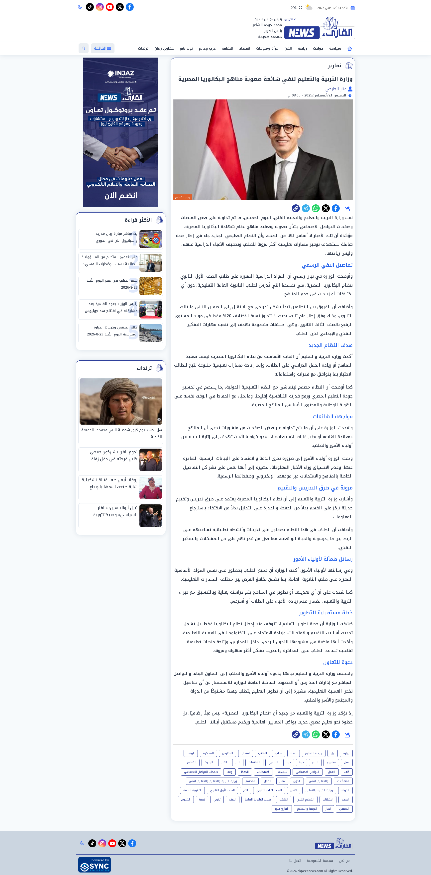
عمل (346, 762)
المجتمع (250, 781)
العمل (331, 772)
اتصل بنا (295, 860)
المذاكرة (208, 753)
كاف (346, 772)
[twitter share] (326, 208)
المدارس (227, 753)
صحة (294, 753)
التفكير (283, 799)
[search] (83, 48)
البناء (315, 762)
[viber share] (306, 208)
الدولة (345, 790)
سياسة (335, 48)
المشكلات (343, 781)
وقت (229, 772)
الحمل (267, 781)
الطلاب (262, 753)
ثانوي (217, 799)
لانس (293, 790)
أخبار (328, 808)
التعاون (186, 799)
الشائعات (254, 762)
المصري (273, 762)
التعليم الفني (305, 799)
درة (301, 762)
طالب (278, 753)
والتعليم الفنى (318, 781)
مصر (282, 781)
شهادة (282, 772)
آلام (245, 790)
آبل (332, 753)
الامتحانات (263, 772)
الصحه (345, 799)
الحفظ (245, 772)
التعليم (191, 762)
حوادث (318, 48)
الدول (297, 781)
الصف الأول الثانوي (222, 790)
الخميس (344, 808)
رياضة (302, 48)
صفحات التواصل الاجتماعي (201, 772)
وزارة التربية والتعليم (319, 790)
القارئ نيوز (282, 808)
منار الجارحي (336, 89)
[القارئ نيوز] (319, 28)
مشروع (331, 762)
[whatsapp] (296, 208)
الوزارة (209, 762)
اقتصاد (244, 48)
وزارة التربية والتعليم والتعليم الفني (213, 781)
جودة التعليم (313, 753)
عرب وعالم (207, 48)
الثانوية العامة (192, 790)
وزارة (346, 753)
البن (237, 762)
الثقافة (227, 48)
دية (289, 762)
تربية (202, 799)
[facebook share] (336, 208)
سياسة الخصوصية (320, 860)
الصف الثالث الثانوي (269, 790)
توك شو (186, 48)
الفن (288, 48)
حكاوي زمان (164, 48)
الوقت (191, 753)
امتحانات (328, 799)
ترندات (143, 48)
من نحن (344, 860)
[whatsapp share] (316, 208)
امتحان (245, 753)
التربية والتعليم (307, 808)
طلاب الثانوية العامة (258, 799)
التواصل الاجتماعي (308, 772)
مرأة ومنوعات (267, 48)
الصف (232, 799)
